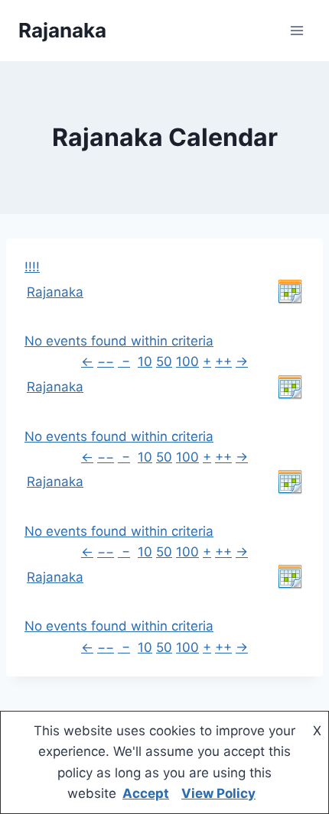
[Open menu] (296, 30)
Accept (145, 793)
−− (105, 361)
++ (223, 361)
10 (145, 361)
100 (187, 361)
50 (164, 361)
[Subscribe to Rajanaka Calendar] (290, 292)
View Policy (218, 793)
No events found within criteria (118, 341)
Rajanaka (55, 292)
